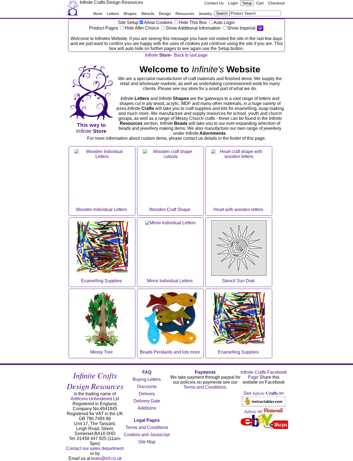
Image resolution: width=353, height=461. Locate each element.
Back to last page (191, 55)
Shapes (130, 13)
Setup (247, 3)
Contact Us (214, 3)
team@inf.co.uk (106, 458)
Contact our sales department (95, 448)
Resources (184, 13)
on (254, 411)
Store (97, 13)
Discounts (147, 386)
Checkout (276, 3)
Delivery (147, 393)
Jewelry (205, 13)
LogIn (233, 3)
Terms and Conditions (146, 427)
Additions (147, 408)
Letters (113, 13)
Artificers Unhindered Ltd (95, 398)
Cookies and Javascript (147, 434)
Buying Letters (147, 379)
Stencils (147, 13)
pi (260, 28)
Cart (260, 3)
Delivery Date (146, 401)
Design (165, 13)
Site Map (147, 441)
